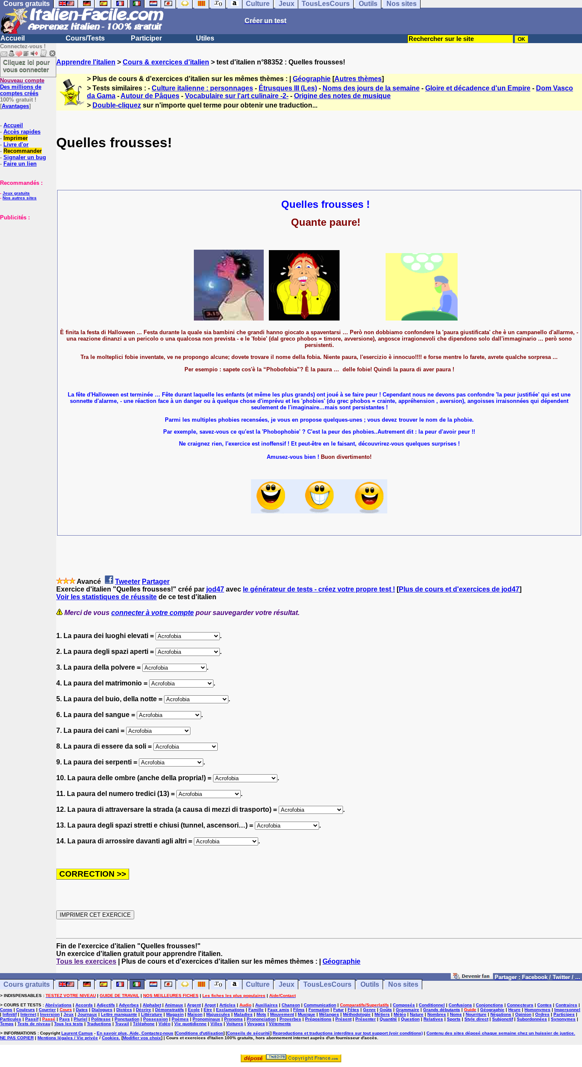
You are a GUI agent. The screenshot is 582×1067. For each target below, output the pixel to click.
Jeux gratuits (16, 193)
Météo (400, 1014)
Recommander (22, 151)
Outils (369, 984)
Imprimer (15, 138)
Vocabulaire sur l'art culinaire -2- (236, 95)
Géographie (312, 78)
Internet (28, 1014)
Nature (417, 1014)
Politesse (101, 1019)
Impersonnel (567, 1009)
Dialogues (102, 1009)
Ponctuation (127, 1019)
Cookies (110, 1037)
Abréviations (58, 1005)
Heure (514, 1009)
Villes (216, 1023)
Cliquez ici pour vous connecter (26, 65)
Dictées (124, 1009)
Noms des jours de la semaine (371, 88)
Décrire (143, 1009)
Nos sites (403, 984)
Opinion (523, 1014)
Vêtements (280, 1023)
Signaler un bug (24, 157)
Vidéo (164, 1023)
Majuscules (218, 1014)
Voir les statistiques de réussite (106, 597)
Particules (10, 1019)
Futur (338, 1009)
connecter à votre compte (152, 612)
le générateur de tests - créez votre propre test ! (319, 589)
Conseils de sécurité (248, 1033)
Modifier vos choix (142, 1037)
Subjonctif (502, 1019)
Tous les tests (68, 1023)
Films (299, 1009)
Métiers (382, 1014)
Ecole (194, 1009)
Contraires (566, 1005)
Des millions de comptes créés (22, 86)
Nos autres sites (20, 197)
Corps (6, 1009)
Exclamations (230, 1009)
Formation (318, 1009)
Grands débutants (441, 1009)
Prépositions (318, 1019)
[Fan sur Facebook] (472, 976)
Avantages (15, 106)
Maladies (243, 1014)
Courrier (47, 1009)
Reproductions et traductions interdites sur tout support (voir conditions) (348, 1033)
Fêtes (353, 1009)
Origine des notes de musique (342, 95)
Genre (369, 1009)
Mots (261, 1014)
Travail (122, 1023)
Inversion (50, 1014)
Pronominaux (206, 1019)
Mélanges (329, 1014)
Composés (404, 1005)
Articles (227, 1005)
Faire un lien (20, 163)
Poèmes (180, 1019)
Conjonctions (489, 1005)
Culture (258, 984)
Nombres (436, 1014)
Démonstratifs (169, 1009)
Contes (544, 1005)
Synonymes (563, 1019)
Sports (454, 1019)
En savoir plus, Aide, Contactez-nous (135, 1033)
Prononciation (261, 1019)
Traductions (99, 1023)
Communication (320, 1005)
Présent (343, 1019)
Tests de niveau (33, 1023)
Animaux (174, 1005)
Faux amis (278, 1009)
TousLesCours (327, 984)
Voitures (234, 1023)
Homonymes (537, 1009)
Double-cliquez (116, 105)
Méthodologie (357, 1014)
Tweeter (127, 581)
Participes (564, 1014)
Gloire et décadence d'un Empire (477, 88)
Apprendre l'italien (85, 62)
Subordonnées (532, 1019)
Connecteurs (520, 1005)
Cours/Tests (85, 38)
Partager (156, 581)
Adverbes (129, 1005)
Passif (31, 1019)
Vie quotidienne (190, 1023)
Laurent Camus (77, 1033)
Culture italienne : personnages (202, 88)
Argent (194, 1005)
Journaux (87, 1014)
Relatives (433, 1019)
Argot (210, 1005)
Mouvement (282, 1014)
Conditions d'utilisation (199, 1033)
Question (410, 1019)
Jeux (286, 984)
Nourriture (476, 1014)
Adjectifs (106, 1005)
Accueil (12, 38)
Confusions (460, 1005)
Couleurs (25, 1009)
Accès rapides (21, 131)
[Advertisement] (25, 263)
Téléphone (144, 1023)
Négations (500, 1014)
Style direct (476, 1019)
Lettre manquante (119, 1014)
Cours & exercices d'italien (166, 62)
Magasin (175, 1014)
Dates (82, 1009)
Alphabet (152, 1005)
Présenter (365, 1019)
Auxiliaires (266, 1005)
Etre (208, 1009)
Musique (306, 1014)
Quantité (388, 1019)
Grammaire (407, 1009)
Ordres (542, 1014)
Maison (194, 1014)
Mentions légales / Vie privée (67, 1037)
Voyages (256, 1023)
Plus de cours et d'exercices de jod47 (459, 589)
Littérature (151, 1014)
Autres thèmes (358, 78)
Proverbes (290, 1019)
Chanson (291, 1005)
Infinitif (10, 1014)
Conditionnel (432, 1005)
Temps (7, 1023)
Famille (256, 1009)
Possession (155, 1019)
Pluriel (80, 1019)
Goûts (386, 1009)
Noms (456, 1014)
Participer (146, 38)
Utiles (205, 38)
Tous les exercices (86, 961)
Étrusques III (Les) (288, 88)
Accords (84, 1005)
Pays (64, 1019)
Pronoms (233, 1019)
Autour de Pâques (150, 95)
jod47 (215, 589)
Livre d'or (16, 144)
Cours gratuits (26, 984)
